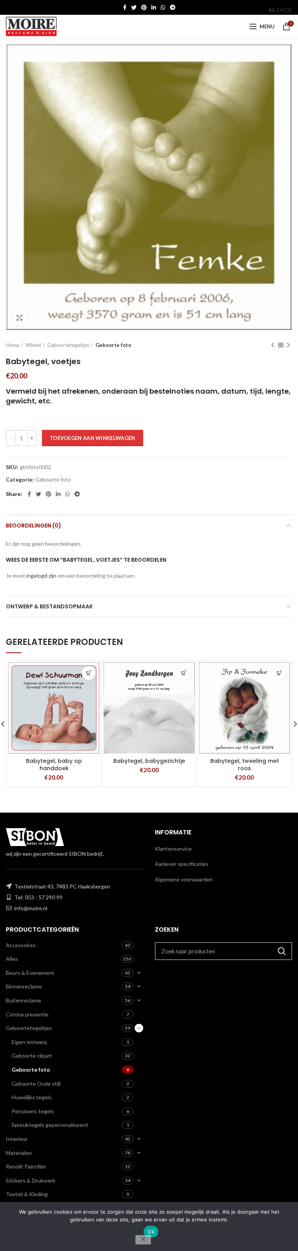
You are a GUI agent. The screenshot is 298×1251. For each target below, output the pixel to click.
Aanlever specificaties (181, 863)
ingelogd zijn (41, 575)
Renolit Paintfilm (26, 1166)
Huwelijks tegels (32, 1097)
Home (12, 345)
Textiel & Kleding (27, 1194)
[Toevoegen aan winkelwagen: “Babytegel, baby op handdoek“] (88, 673)
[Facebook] (125, 7)
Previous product (273, 345)
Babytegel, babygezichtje (149, 760)
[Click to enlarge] (19, 318)
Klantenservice (173, 848)
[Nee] (143, 1239)
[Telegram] (173, 7)
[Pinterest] (144, 7)
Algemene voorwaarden (184, 879)
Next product (288, 345)
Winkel (33, 345)
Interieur (17, 1138)
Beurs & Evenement (30, 972)
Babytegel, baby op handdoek (54, 764)
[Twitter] (134, 7)
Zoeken (281, 951)
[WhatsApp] (163, 7)
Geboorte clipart (32, 1055)
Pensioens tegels (33, 1111)
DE (288, 10)
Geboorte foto (113, 345)
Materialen (19, 1152)
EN (280, 10)
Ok (150, 1231)
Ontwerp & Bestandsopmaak (49, 606)
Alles (12, 958)
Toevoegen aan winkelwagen (92, 438)
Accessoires (21, 945)
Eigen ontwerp (29, 1042)
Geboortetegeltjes (68, 345)
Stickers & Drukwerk (30, 1180)
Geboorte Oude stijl (36, 1083)
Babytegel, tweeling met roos (244, 764)
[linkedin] (153, 7)
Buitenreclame (23, 1000)
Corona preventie (27, 1014)
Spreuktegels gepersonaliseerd (50, 1124)
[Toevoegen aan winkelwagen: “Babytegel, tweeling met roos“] (279, 673)
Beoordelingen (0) (33, 525)
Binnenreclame (24, 986)
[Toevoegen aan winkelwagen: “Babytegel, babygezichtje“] (184, 673)
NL (272, 10)
